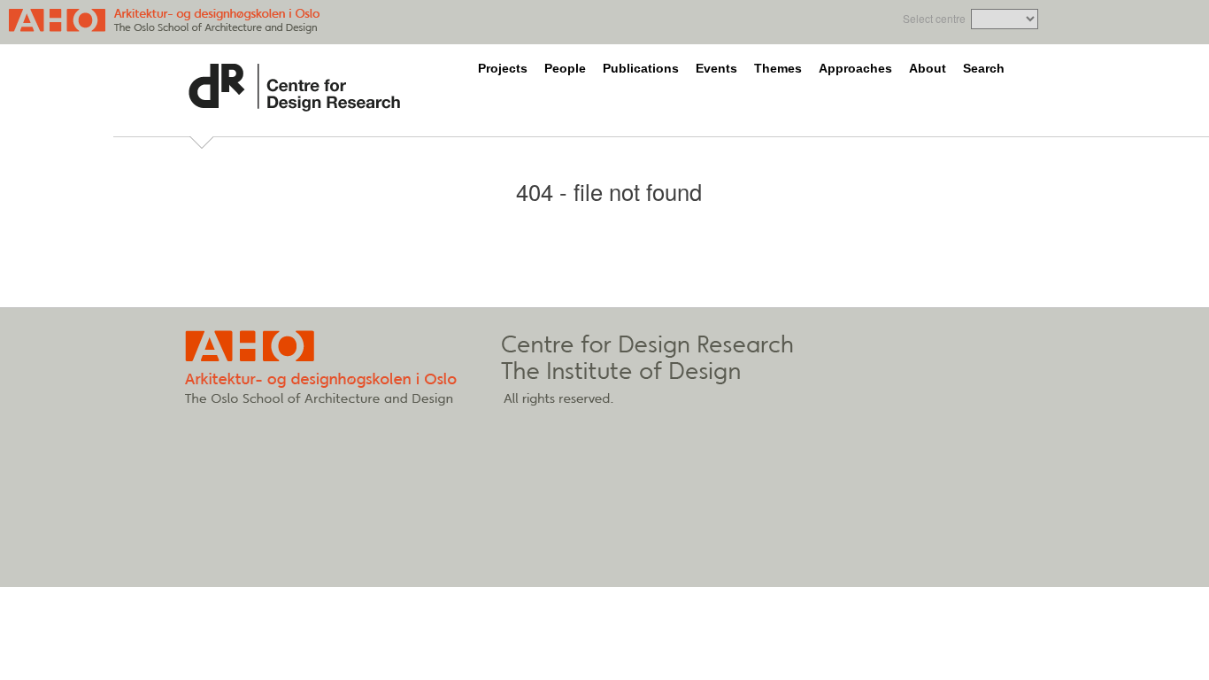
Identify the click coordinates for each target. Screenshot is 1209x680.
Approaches (855, 68)
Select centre (934, 18)
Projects (502, 68)
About (927, 68)
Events (716, 68)
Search (984, 68)
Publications (641, 68)
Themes (778, 68)
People (565, 68)
